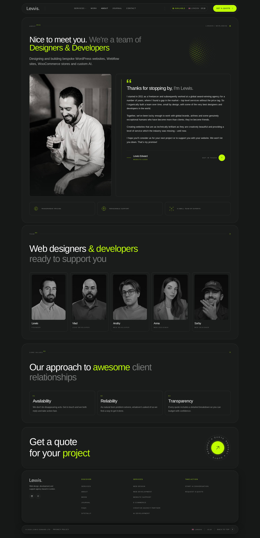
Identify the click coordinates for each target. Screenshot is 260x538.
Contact (131, 8)
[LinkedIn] (31, 496)
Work (94, 8)
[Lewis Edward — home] (33, 8)
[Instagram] (38, 496)
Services (79, 8)
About (104, 8)
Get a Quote (223, 8)
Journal (117, 8)
